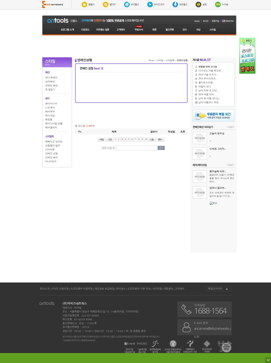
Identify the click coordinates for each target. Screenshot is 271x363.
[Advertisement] (139, 46)
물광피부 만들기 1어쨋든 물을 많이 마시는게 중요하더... (221, 178)
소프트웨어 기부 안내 (138, 288)
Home (151, 60)
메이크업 (50, 115)
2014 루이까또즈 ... (208, 78)
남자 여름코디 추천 (208, 102)
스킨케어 (50, 107)
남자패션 (50, 81)
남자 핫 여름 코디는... (209, 98)
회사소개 (44, 288)
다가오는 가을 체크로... (210, 70)
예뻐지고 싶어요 (53, 141)
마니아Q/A (51, 161)
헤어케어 (50, 111)
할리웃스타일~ (206, 82)
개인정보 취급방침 (104, 288)
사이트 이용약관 (60, 288)
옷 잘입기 (50, 89)
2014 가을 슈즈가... (208, 74)
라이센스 (121, 288)
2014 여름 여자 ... (207, 94)
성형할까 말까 (52, 145)
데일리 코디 (204, 86)
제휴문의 (168, 288)
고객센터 (179, 288)
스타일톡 (170, 60)
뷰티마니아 (51, 103)
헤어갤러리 (51, 127)
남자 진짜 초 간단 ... (208, 90)
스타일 (160, 60)
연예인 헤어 (51, 157)
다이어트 (50, 149)
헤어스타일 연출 (53, 123)
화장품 (48, 119)
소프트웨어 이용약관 (81, 288)
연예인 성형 (51, 153)
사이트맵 (157, 288)
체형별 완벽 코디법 (207, 66)
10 (146, 139)
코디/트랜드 (51, 77)
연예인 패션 (51, 85)
